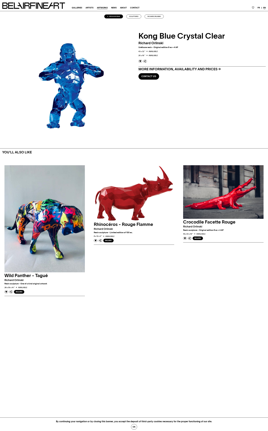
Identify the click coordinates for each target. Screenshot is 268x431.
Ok (134, 427)
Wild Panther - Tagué (26, 275)
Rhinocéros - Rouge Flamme (123, 224)
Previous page (114, 16)
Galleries (77, 8)
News (114, 8)
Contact (134, 8)
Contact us (148, 76)
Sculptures (133, 16)
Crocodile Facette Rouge (209, 222)
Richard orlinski (154, 16)
